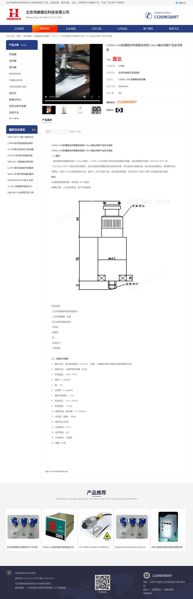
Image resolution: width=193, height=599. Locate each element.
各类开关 (14, 112)
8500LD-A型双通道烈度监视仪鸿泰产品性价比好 (29, 547)
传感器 (12, 54)
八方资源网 (31, 588)
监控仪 (12, 93)
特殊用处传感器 (41, 36)
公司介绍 (96, 28)
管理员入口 (51, 588)
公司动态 (122, 28)
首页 (19, 36)
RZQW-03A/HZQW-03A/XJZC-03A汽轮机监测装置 (102, 547)
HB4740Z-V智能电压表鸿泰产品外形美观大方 (22, 162)
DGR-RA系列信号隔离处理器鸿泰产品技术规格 (22, 155)
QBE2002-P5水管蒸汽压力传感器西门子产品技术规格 (22, 192)
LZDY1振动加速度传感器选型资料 (22, 168)
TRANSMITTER (17, 86)
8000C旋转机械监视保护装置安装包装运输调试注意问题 (141, 547)
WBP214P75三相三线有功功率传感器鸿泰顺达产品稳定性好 (22, 137)
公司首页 (19, 28)
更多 (34, 130)
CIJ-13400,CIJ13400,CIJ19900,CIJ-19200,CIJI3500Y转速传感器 (71, 547)
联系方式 (174, 28)
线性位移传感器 (17, 106)
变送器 (12, 61)
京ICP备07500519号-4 (44, 578)
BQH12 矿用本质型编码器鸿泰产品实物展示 (22, 174)
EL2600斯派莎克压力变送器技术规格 (22, 149)
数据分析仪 (15, 99)
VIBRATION (15, 80)
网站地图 (62, 588)
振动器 (12, 67)
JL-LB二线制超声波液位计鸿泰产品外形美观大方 (22, 186)
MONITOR (15, 73)
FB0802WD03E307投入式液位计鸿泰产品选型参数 (22, 180)
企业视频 (71, 28)
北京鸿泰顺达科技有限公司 (27, 583)
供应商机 (45, 28)
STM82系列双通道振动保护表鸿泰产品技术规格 (22, 143)
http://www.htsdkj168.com (56, 471)
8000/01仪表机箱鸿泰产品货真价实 (168, 547)
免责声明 (41, 588)
